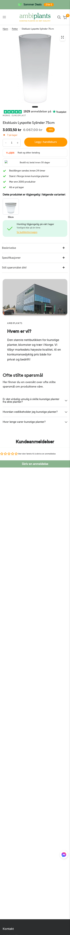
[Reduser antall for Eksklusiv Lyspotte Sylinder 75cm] (6, 143)
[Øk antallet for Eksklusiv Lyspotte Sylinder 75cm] (17, 143)
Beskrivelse (9, 248)
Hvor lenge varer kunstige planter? (24, 421)
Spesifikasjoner (11, 257)
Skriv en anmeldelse (35, 464)
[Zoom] (62, 38)
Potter (15, 29)
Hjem (5, 29)
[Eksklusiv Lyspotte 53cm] (11, 206)
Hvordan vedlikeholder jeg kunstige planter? (30, 411)
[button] (64, 855)
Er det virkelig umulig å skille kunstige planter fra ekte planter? (31, 400)
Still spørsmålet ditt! (14, 267)
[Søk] (59, 17)
